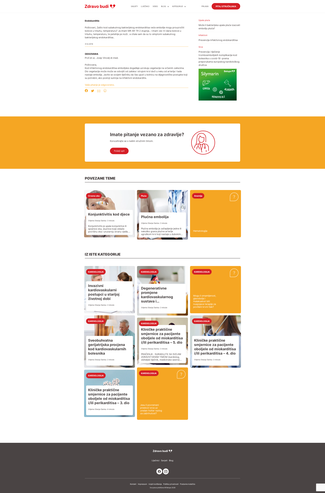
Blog (163, 6)
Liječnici (145, 6)
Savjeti (134, 6)
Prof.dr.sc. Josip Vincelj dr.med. (101, 57)
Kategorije (177, 6)
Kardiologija (96, 271)
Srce (201, 46)
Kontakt (133, 484)
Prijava (204, 6)
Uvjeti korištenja (155, 484)
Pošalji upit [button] (119, 150)
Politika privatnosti (170, 484)
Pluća (143, 195)
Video (155, 6)
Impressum (142, 484)
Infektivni (203, 35)
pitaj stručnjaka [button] (226, 6)
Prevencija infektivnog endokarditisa (218, 40)
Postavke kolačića (187, 484)
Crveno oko (94, 195)
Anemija (198, 195)
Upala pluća (204, 20)
